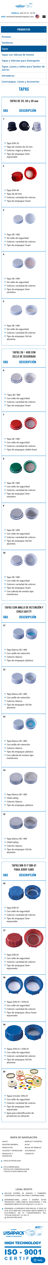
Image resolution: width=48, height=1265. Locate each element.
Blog (27, 1144)
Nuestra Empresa (10, 1144)
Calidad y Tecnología (12, 1150)
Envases (6, 36)
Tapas (5, 48)
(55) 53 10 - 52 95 (27, 13)
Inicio (5, 1141)
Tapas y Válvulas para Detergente (21, 60)
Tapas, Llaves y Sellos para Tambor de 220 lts (23, 68)
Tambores (7, 42)
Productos (7, 1147)
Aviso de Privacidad (12, 1161)
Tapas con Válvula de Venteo (18, 54)
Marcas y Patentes (33, 1141)
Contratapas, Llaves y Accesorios (20, 81)
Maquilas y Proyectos (7, 1154)
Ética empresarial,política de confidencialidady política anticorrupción (16, 1169)
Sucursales (30, 1150)
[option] (24, 1250)
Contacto (29, 1153)
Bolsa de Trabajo (33, 1147)
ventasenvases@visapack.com (20, 16)
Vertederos (8, 75)
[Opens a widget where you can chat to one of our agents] (38, 1260)
